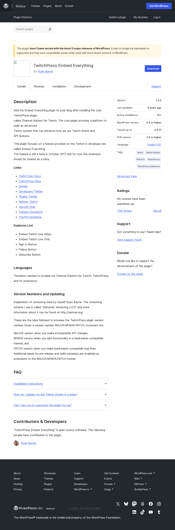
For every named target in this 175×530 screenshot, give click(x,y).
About (17, 473)
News (17, 478)
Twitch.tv (140, 159)
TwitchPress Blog (30, 181)
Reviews (39, 86)
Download (153, 68)
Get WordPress (159, 5)
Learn (77, 473)
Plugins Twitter (28, 196)
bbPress (140, 484)
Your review (124, 210)
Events (108, 478)
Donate (110, 484)
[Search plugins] (49, 29)
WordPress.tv (83, 489)
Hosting (18, 484)
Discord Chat (27, 206)
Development (82, 86)
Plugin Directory (23, 17)
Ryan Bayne (45, 71)
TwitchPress (154, 159)
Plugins (48, 484)
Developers (81, 484)
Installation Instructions (28, 383)
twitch (140, 152)
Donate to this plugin (130, 274)
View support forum (129, 239)
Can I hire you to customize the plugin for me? (43, 405)
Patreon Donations (31, 212)
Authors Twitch (28, 201)
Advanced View (127, 176)
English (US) (154, 144)
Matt (138, 478)
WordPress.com (144, 473)
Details (21, 86)
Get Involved (111, 473)
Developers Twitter (31, 191)
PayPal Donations (30, 217)
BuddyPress (142, 489)
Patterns (48, 489)
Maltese (50, 508)
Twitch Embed (153, 152)
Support (156, 86)
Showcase (50, 473)
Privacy (18, 489)
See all (157, 210)
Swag (108, 489)
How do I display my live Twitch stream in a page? (45, 394)
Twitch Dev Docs (30, 176)
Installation (59, 86)
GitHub (23, 186)
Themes (48, 478)
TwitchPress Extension (148, 166)
